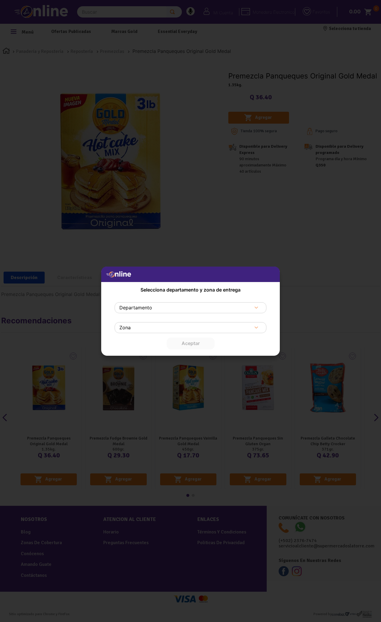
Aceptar (191, 343)
